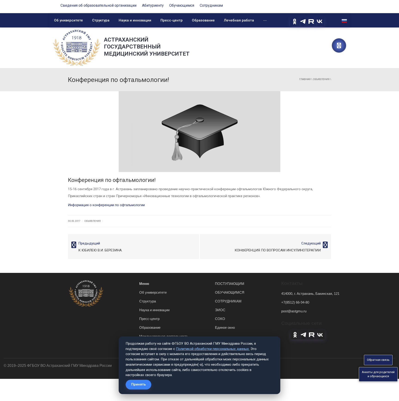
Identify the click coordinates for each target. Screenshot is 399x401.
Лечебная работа (239, 20)
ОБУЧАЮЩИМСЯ (229, 292)
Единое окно (225, 327)
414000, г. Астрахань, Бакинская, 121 (310, 293)
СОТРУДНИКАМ (228, 301)
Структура (100, 20)
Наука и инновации (135, 20)
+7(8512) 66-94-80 (295, 302)
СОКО (220, 319)
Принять (138, 384)
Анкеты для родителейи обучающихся (378, 374)
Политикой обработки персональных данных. (213, 349)
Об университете (68, 20)
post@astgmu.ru (293, 311)
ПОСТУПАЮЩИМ (229, 284)
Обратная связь (378, 360)
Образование (203, 20)
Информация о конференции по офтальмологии (106, 205)
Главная (305, 79)
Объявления (321, 79)
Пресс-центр (171, 20)
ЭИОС (220, 310)
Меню (144, 284)
